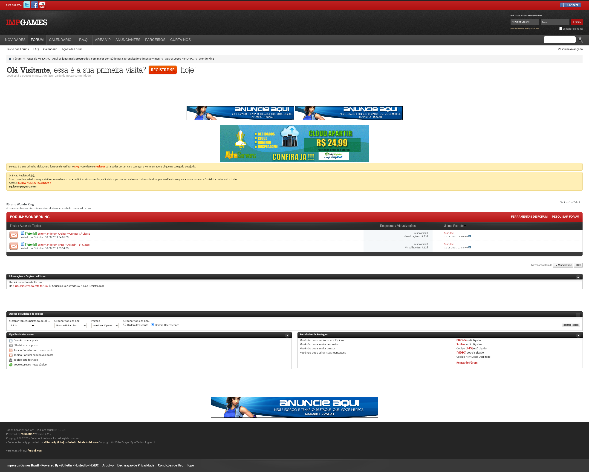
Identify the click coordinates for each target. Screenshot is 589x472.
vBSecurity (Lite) (53, 442)
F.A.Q (83, 40)
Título (13, 225)
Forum (37, 40)
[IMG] (469, 348)
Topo (578, 265)
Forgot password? (520, 29)
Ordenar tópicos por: (67, 320)
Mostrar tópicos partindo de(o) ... (29, 320)
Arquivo (108, 465)
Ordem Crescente (137, 325)
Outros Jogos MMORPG (179, 58)
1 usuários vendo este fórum (30, 286)
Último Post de (454, 225)
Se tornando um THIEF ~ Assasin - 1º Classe (64, 244)
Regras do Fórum (467, 362)
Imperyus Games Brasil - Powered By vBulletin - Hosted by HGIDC (52, 465)
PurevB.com (35, 450)
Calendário (50, 49)
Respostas (387, 225)
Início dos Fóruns (18, 49)
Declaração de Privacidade (135, 465)
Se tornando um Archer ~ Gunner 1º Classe (64, 233)
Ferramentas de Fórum (529, 216)
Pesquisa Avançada (570, 49)
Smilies (460, 344)
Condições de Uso (170, 465)
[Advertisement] (294, 93)
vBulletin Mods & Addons (82, 442)
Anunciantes (127, 40)
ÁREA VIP (103, 40)
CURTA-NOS (180, 40)
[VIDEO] (461, 352)
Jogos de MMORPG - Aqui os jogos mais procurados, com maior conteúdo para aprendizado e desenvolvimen (93, 58)
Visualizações (406, 225)
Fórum (17, 58)
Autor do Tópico (30, 225)
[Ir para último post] (469, 237)
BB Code (461, 340)
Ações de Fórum (72, 49)
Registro (535, 29)
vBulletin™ (28, 434)
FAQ (36, 49)
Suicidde (39, 237)
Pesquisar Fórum (565, 216)
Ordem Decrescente (166, 325)
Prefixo (95, 320)
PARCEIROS (155, 40)
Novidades (15, 40)
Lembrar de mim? (572, 29)
